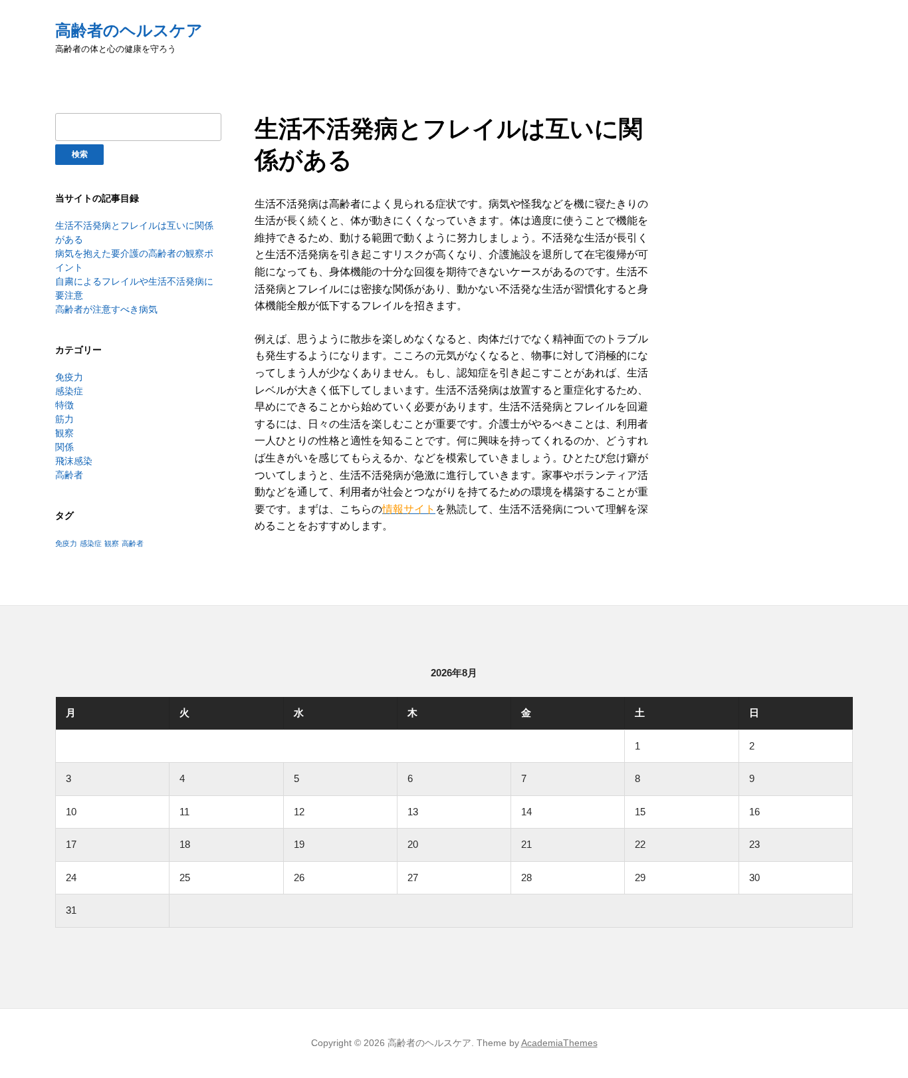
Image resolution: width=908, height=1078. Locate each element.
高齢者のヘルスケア (129, 30)
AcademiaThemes (559, 1042)
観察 (64, 433)
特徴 (64, 405)
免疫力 (69, 377)
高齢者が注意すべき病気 (106, 309)
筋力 (64, 419)
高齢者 (69, 475)
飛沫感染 (73, 461)
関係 (64, 447)
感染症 (69, 391)
